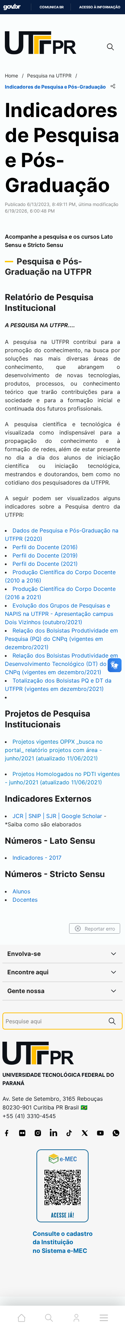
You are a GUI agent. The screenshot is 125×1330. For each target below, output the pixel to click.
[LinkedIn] (53, 1133)
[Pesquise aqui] (112, 1021)
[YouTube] (100, 1133)
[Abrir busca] (110, 46)
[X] (85, 1133)
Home (11, 76)
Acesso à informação (99, 7)
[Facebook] (6, 1133)
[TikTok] (69, 1133)
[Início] (43, 44)
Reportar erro (100, 929)
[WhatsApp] (116, 1133)
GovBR (11, 7)
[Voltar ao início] (40, 1055)
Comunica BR (52, 7)
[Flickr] (22, 1133)
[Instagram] (38, 1133)
